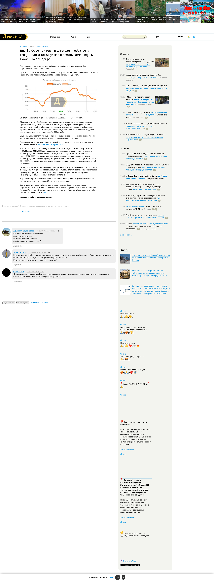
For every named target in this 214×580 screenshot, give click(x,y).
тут (45, 192)
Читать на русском (41, 46)
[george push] (6, 276)
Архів (73, 37)
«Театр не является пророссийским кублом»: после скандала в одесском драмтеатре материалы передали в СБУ (149, 273)
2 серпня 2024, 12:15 (35, 271)
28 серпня (124, 148)
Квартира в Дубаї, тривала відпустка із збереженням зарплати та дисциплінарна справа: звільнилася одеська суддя (66, 19)
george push (18, 271)
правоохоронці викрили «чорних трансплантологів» (140, 127)
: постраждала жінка (154, 178)
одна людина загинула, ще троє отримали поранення (144, 138)
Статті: (124, 249)
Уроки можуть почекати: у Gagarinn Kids (143, 75)
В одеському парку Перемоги (139, 112)
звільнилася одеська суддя (144, 189)
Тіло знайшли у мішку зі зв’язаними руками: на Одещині (140, 60)
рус (157, 36)
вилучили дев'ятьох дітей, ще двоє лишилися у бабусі (146, 89)
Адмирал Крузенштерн (24, 231)
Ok (117, 577)
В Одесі (129, 223)
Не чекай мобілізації (135, 206)
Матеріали (55, 37)
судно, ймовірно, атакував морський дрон (144, 199)
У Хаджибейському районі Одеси (142, 176)
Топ (88, 37)
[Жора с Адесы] (6, 257)
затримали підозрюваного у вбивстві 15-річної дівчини (138, 65)
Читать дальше (127, 449)
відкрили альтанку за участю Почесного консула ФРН (147, 113)
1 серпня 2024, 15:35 (46, 231)
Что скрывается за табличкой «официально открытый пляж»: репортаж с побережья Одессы (151, 257)
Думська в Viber (130, 561)
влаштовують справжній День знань (142, 77)
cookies (110, 577)
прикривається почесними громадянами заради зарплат (145, 168)
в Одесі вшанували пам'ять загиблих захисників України (140, 102)
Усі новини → (126, 235)
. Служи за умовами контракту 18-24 (143, 207)
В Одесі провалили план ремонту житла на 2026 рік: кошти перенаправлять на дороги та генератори (111, 20)
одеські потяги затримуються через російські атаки (145, 216)
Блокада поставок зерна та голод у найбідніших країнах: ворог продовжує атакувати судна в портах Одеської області (156, 19)
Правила (35, 302)
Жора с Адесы (19, 252)
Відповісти (17, 246)
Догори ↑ (26, 211)
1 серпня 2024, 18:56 (37, 252)
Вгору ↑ (45, 302)
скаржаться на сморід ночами (51, 145)
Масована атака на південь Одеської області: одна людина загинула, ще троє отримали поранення (20, 20)
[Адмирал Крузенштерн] (6, 235)
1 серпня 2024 (24, 46)
